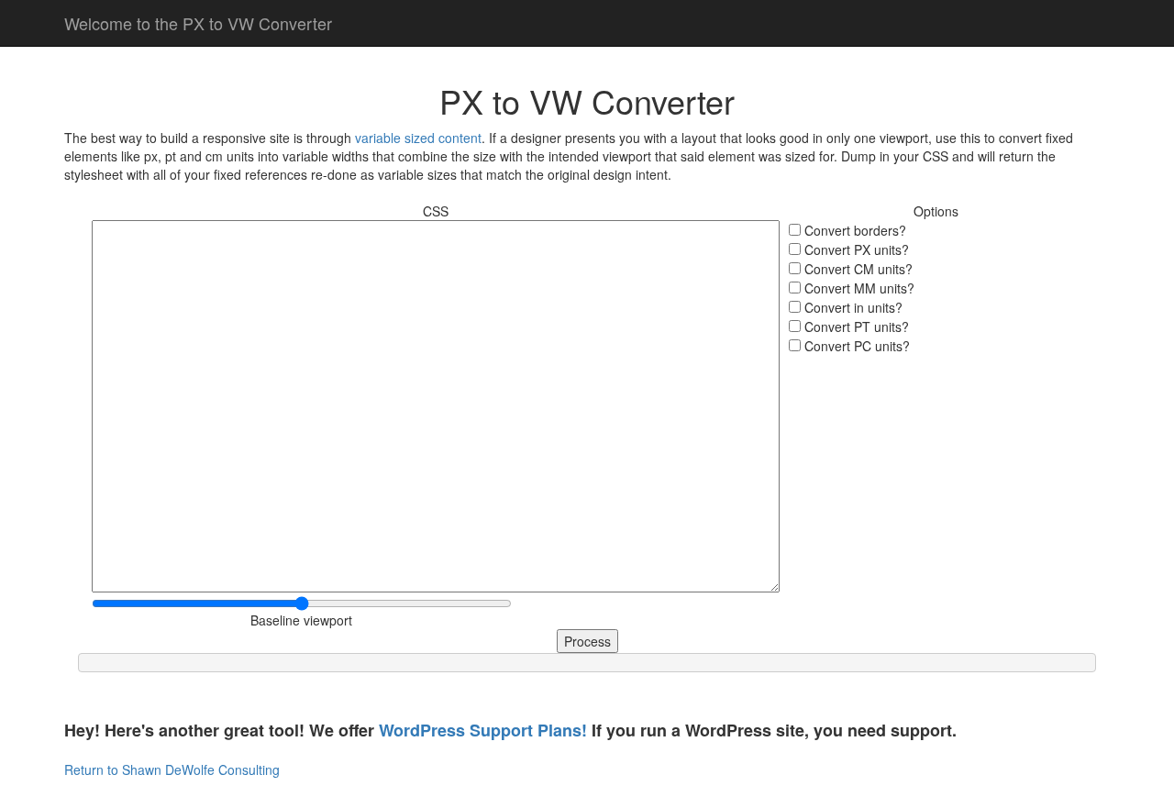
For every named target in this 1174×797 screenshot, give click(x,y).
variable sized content (418, 137)
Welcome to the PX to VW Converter (198, 23)
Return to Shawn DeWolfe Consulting (172, 769)
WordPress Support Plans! (483, 730)
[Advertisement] (935, 469)
